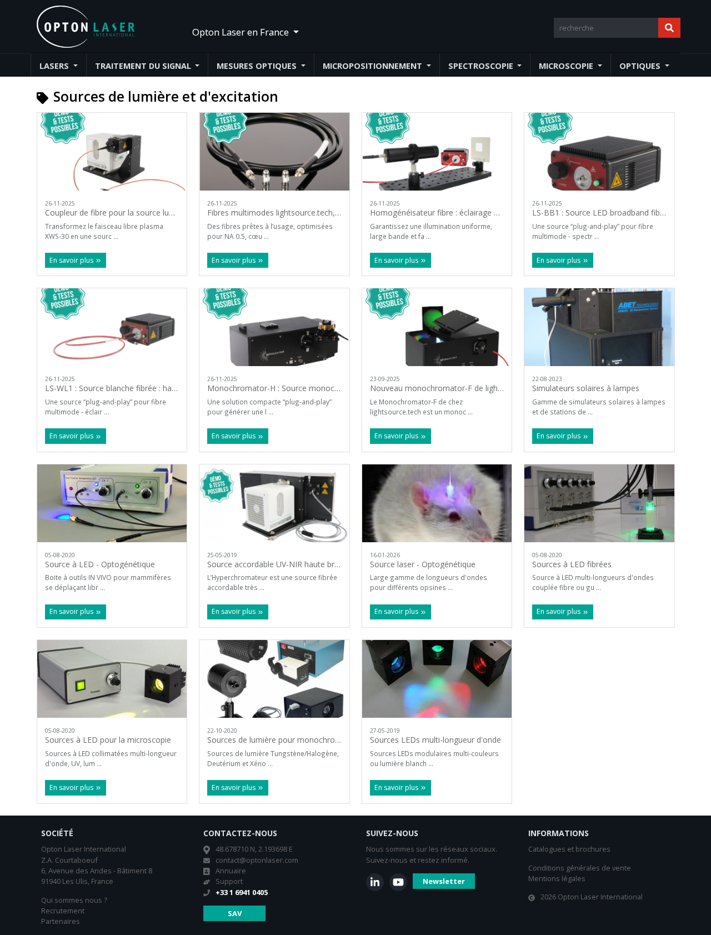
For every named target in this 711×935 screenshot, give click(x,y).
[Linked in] (375, 882)
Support (229, 881)
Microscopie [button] (567, 66)
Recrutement (62, 911)
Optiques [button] (641, 66)
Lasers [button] (55, 66)
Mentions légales (556, 878)
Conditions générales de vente (579, 868)
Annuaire (231, 871)
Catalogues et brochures (569, 849)
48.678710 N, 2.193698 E (254, 849)
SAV (235, 913)
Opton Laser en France (241, 32)
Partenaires (60, 921)
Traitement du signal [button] (144, 66)
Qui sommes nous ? (74, 900)
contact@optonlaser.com (257, 860)
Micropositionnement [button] (373, 66)
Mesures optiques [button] (258, 66)
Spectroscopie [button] (481, 66)
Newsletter (444, 881)
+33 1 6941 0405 (242, 892)
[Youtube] (398, 882)
